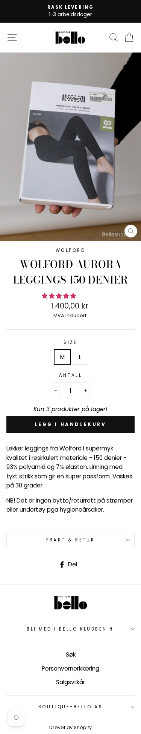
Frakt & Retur (70, 540)
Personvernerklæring (70, 668)
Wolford (70, 250)
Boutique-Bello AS (70, 707)
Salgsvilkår (70, 682)
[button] (59, 296)
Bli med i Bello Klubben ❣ (70, 629)
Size (70, 342)
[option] (70, 11)
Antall (70, 375)
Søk (71, 654)
